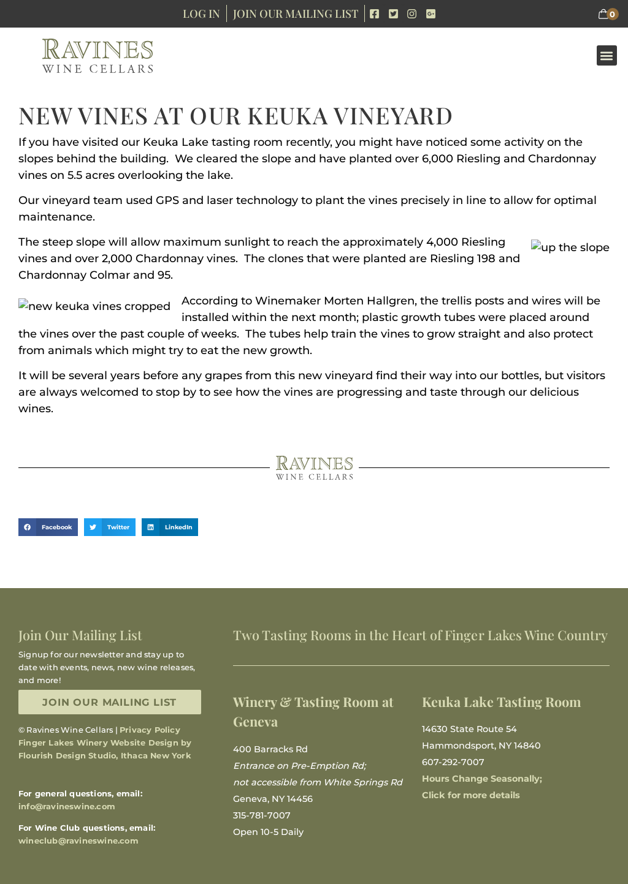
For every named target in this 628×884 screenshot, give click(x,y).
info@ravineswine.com (66, 806)
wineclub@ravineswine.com (78, 840)
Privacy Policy (150, 730)
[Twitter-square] (393, 13)
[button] (607, 55)
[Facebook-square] (374, 13)
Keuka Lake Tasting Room (501, 701)
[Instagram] (412, 13)
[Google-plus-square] (430, 13)
